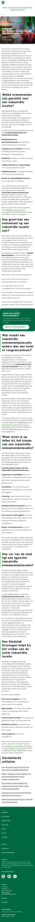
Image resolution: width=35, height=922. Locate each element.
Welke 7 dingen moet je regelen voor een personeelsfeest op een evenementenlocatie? (16, 776)
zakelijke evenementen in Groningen (14, 211)
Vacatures (4, 898)
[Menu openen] (3, 14)
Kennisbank (5, 902)
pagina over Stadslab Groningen (19, 746)
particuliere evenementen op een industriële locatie (15, 426)
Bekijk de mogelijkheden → (16, 327)
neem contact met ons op (14, 748)
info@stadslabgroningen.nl (9, 894)
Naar (3, 871)
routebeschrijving (9, 871)
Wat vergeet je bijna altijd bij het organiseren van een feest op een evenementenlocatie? (15, 786)
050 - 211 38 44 (6, 892)
